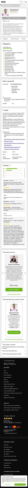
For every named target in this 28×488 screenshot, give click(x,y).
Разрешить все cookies (20, 484)
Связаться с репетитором (14, 18)
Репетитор (6, 444)
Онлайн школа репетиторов (10, 456)
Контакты (6, 372)
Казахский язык (7, 467)
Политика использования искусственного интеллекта (13, 394)
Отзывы (5, 379)
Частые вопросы (7, 377)
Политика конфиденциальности (11, 388)
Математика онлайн (8, 474)
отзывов (10, 422)
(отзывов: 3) (15, 12)
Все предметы (7, 449)
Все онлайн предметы (9, 451)
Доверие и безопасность (9, 397)
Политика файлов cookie (9, 390)
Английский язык (7, 463)
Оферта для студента (9, 386)
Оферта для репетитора (9, 384)
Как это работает (7, 375)
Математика (6, 465)
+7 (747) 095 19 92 (9, 361)
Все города (6, 453)
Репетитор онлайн (8, 447)
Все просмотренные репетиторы (14, 339)
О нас (5, 370)
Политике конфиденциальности (13, 481)
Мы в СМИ (6, 381)
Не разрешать (8, 484)
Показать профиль (14, 289)
